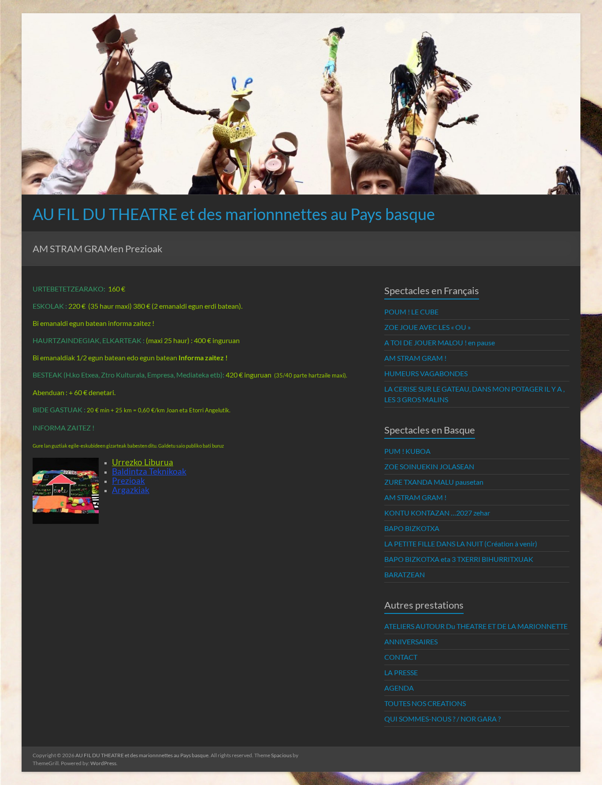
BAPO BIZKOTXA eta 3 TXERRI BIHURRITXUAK (458, 559)
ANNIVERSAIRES (411, 641)
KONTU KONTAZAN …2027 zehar (437, 512)
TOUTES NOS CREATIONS (425, 703)
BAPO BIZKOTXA (411, 528)
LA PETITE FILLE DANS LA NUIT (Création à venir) (460, 543)
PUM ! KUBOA (407, 451)
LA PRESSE (401, 672)
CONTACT (400, 657)
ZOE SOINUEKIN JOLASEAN (429, 466)
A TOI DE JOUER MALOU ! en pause (439, 342)
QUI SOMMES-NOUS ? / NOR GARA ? (442, 718)
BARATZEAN (404, 574)
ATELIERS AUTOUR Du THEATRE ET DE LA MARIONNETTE (476, 626)
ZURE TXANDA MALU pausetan (433, 482)
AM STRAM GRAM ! (415, 358)
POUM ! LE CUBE (411, 311)
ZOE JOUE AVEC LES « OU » (427, 327)
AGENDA (399, 688)
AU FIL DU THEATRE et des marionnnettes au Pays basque (234, 214)
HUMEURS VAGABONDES (426, 373)
